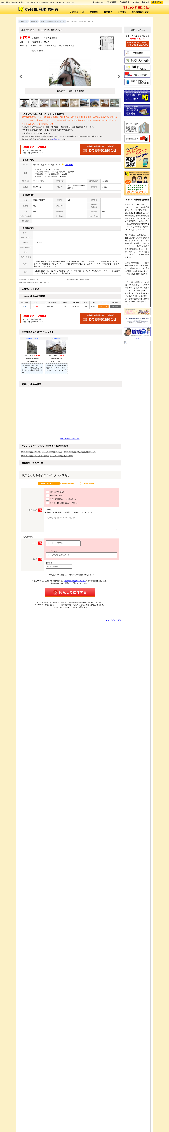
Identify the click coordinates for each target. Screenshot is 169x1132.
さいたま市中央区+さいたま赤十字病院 (35, 456)
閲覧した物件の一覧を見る (69, 439)
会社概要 (122, 12)
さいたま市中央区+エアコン (31, 452)
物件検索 (94, 12)
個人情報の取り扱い (141, 12)
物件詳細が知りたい (57, 495)
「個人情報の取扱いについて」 (75, 581)
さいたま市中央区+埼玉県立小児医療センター (80, 452)
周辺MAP (69, 165)
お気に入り (103, 306)
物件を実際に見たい (57, 492)
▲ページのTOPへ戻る (113, 620)
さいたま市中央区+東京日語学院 (61, 456)
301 (24, 306)
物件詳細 (115, 306)
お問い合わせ (56, 139)
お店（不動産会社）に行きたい (62, 499)
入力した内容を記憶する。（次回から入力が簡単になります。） (71, 575)
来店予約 (158, 2)
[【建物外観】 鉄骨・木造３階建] (70, 85)
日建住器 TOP (77, 12)
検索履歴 (125, 2)
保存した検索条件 (142, 2)
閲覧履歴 (113, 2)
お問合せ (108, 12)
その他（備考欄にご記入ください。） (65, 503)
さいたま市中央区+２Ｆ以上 (52, 452)
